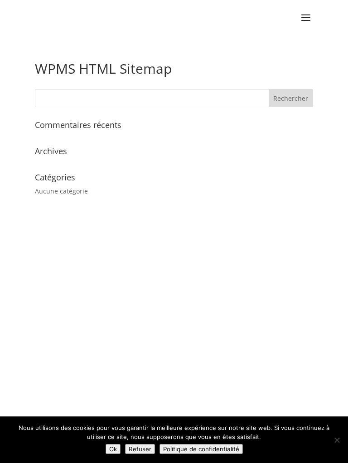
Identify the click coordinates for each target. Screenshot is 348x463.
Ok (113, 449)
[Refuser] (336, 439)
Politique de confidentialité (201, 449)
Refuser (140, 449)
